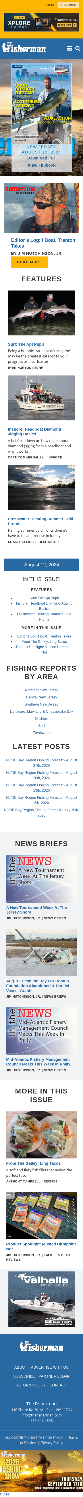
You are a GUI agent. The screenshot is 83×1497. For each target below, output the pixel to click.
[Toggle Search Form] (78, 48)
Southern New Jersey (41, 704)
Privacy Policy (52, 1443)
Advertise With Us (50, 1367)
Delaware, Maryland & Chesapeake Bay (41, 711)
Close (4, 1494)
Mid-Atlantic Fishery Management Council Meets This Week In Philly (38, 1062)
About (20, 1367)
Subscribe (24, 1376)
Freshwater (41, 733)
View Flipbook (42, 165)
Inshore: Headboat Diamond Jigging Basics (34, 431)
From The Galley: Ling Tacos (44, 642)
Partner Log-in (54, 1376)
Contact (58, 1385)
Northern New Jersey (41, 690)
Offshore (41, 718)
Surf (41, 726)
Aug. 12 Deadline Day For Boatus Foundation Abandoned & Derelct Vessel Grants (37, 986)
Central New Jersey (41, 697)
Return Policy (31, 1385)
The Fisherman (24, 48)
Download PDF (41, 158)
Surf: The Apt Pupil (26, 344)
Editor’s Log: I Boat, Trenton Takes (44, 636)
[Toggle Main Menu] (70, 48)
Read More (29, 262)
